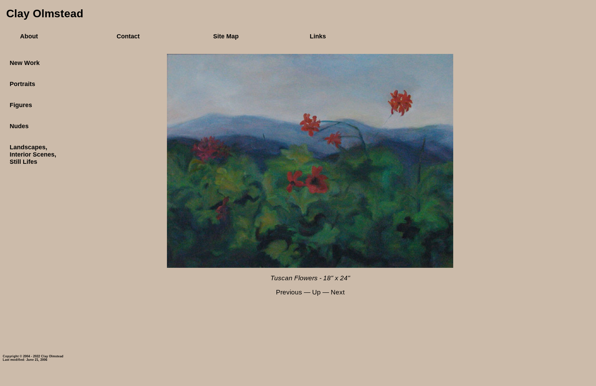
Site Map (226, 36)
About (29, 36)
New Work (25, 62)
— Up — (316, 292)
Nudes (19, 126)
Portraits (22, 84)
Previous (289, 292)
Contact (128, 36)
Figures (21, 105)
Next (338, 292)
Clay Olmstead (44, 13)
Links (318, 36)
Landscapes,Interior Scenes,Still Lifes (33, 154)
